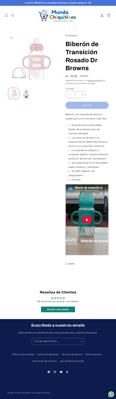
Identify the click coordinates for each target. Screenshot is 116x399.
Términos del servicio (72, 354)
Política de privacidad (23, 354)
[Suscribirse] (81, 341)
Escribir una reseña (58, 309)
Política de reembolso (48, 354)
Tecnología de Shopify (40, 393)
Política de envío (93, 354)
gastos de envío (95, 80)
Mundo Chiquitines (23, 393)
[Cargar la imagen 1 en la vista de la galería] (13, 93)
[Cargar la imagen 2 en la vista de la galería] (26, 93)
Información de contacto (44, 361)
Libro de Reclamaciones (72, 361)
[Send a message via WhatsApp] (111, 394)
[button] (6, 15)
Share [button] (71, 264)
